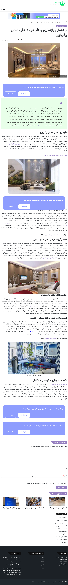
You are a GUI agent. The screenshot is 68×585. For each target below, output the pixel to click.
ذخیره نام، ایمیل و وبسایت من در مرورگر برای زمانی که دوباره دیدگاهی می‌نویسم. (46, 483)
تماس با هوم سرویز (62, 563)
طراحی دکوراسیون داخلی (50, 258)
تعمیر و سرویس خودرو (60, 523)
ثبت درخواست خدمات (61, 557)
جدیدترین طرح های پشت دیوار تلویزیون (55, 155)
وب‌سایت (30, 476)
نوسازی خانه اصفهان (42, 299)
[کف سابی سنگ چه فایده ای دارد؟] (57, 501)
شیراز (43, 565)
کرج (43, 559)
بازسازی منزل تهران (14, 144)
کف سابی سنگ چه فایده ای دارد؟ (58, 508)
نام (66, 468)
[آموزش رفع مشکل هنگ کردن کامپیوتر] (11, 501)
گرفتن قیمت (24, 94)
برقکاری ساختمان (61, 518)
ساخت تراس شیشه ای (50, 338)
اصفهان (42, 563)
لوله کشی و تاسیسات (60, 537)
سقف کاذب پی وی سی (52, 235)
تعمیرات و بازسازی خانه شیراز (58, 384)
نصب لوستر (33, 306)
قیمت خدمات (63, 559)
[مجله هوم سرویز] (56, 3)
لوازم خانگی (63, 534)
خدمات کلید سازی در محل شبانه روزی (34, 508)
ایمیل (65, 476)
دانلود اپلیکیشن (63, 565)
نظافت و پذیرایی (61, 539)
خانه (64, 22)
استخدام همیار (63, 561)
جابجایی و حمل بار (61, 526)
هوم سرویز (63, 542)
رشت (43, 568)
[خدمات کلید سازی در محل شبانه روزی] (34, 501)
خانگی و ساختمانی (61, 529)
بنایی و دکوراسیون (58, 22)
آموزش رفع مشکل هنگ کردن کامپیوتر (12, 508)
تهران (43, 557)
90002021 (10, 94)
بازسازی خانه (39, 125)
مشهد (42, 561)
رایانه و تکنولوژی (62, 531)
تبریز (43, 567)
